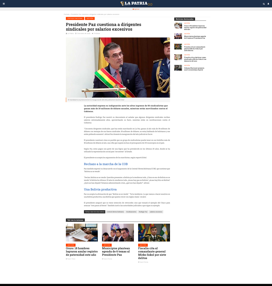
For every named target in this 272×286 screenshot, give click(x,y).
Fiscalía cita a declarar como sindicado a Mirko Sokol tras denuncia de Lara (195, 59)
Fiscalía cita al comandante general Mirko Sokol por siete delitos (152, 253)
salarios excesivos (156, 212)
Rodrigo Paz (143, 212)
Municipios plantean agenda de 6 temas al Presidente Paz (116, 251)
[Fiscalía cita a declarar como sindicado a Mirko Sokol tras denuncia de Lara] (178, 57)
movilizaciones (131, 212)
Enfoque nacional (75, 18)
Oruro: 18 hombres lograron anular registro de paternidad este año (82, 251)
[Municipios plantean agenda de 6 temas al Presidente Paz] (118, 233)
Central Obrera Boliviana (115, 212)
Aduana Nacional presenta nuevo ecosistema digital (194, 69)
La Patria (70, 33)
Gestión (90, 18)
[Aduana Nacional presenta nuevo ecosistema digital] (178, 68)
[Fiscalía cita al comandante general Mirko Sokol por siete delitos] (154, 233)
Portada (66, 14)
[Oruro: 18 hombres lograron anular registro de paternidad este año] (82, 233)
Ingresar (136, 9)
